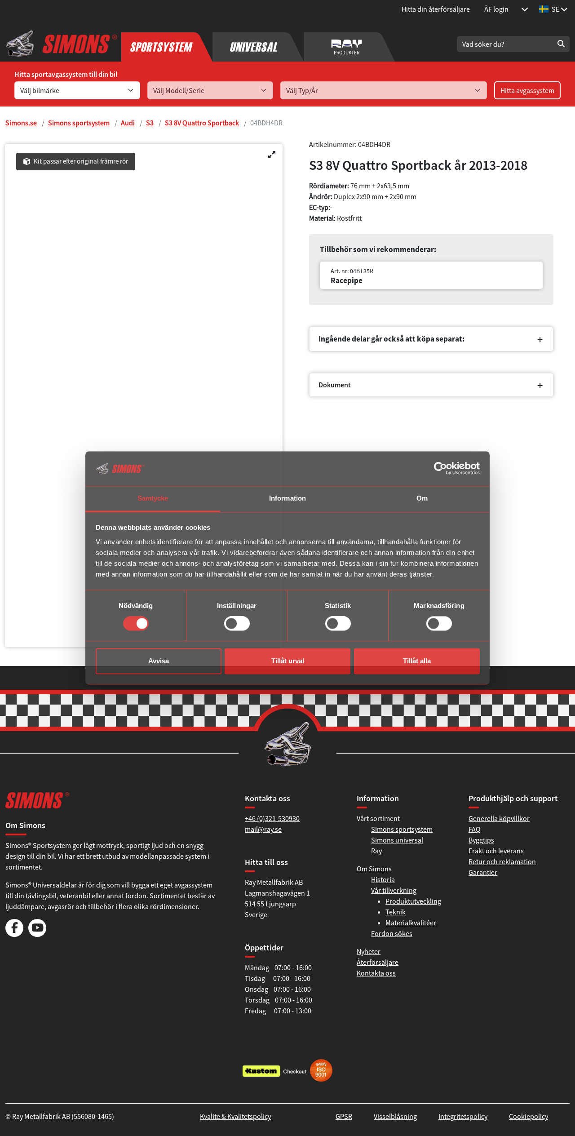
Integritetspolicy (462, 1116)
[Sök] (561, 44)
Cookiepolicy (528, 1116)
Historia (383, 879)
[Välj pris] (525, 9)
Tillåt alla (417, 661)
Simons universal (397, 839)
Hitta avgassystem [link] (527, 90)
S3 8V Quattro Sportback (202, 122)
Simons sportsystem (79, 122)
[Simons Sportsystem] (166, 44)
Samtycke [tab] (152, 498)
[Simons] (61, 44)
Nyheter (368, 951)
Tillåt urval (287, 661)
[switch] (237, 624)
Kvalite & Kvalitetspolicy (235, 1116)
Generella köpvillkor (499, 818)
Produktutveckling (413, 900)
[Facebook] (14, 934)
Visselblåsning (395, 1116)
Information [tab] (287, 498)
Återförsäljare (377, 962)
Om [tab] (422, 498)
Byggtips (481, 839)
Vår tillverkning (393, 890)
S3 (150, 122)
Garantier (483, 872)
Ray (376, 850)
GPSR (344, 1116)
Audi (128, 122)
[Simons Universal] (258, 44)
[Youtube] (37, 934)
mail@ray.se (263, 829)
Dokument (334, 384)
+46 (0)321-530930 (272, 818)
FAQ (475, 829)
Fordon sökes (391, 933)
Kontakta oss (376, 972)
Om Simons (374, 868)
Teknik (395, 911)
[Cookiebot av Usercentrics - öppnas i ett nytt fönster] (440, 468)
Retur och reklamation (502, 861)
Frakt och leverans (496, 850)
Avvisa (158, 661)
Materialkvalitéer (410, 922)
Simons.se (21, 122)
